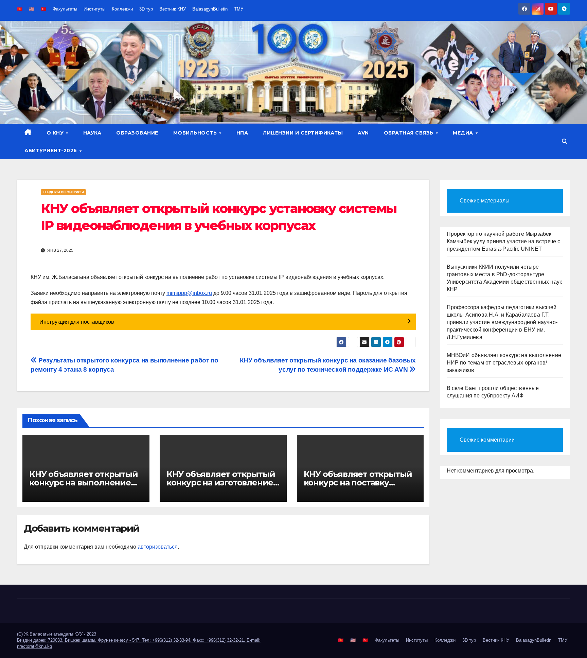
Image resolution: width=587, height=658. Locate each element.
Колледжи (122, 9)
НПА (242, 133)
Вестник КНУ (172, 9)
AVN (363, 133)
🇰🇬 (19, 9)
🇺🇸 (31, 9)
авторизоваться (158, 547)
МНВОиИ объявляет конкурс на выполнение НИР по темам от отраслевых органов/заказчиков (504, 362)
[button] (564, 141)
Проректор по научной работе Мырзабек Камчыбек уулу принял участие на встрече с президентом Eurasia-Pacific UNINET (504, 241)
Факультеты (65, 9)
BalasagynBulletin (210, 9)
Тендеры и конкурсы (63, 192)
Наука (92, 133)
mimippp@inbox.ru (189, 293)
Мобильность (195, 133)
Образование (137, 133)
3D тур (146, 9)
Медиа (464, 133)
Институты (94, 9)
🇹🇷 (43, 9)
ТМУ (238, 9)
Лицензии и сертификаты (303, 133)
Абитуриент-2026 (51, 150)
